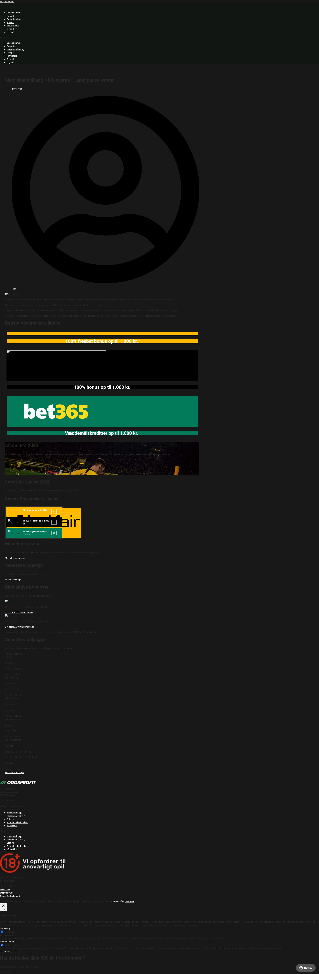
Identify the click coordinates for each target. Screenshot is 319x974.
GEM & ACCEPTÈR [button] (8, 951)
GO (54, 511)
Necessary (9, 932)
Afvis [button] (122, 901)
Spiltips (10, 22)
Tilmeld (10, 29)
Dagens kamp (13, 12)
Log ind (10, 32)
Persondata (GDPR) (16, 816)
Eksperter (11, 16)
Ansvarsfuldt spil (14, 812)
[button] (159, 37)
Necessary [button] (5, 928)
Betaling (10, 819)
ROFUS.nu (5, 889)
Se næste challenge (14, 772)
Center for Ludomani (10, 896)
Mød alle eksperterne (15, 558)
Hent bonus (27, 612)
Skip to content (7, 1)
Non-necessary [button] (7, 941)
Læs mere (129, 901)
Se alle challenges (13, 579)
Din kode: (13, 612)
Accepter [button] (115, 901)
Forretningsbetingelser (17, 822)
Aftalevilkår (12, 825)
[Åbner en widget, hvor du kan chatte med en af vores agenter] (306, 968)
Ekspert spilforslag (15, 19)
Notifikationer (13, 25)
